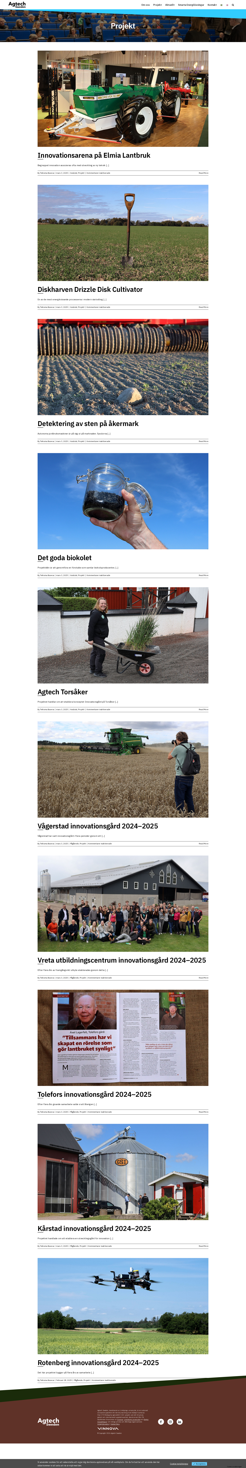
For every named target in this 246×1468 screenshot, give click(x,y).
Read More (203, 173)
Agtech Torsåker (63, 691)
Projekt (81, 173)
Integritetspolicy (103, 1424)
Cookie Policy (115, 1424)
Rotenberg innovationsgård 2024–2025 (98, 1362)
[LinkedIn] (180, 1422)
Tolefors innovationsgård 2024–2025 (95, 1094)
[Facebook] (161, 1422)
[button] (233, 4)
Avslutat (73, 173)
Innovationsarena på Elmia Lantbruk (94, 155)
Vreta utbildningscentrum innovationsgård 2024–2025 (122, 960)
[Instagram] (170, 1422)
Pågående (74, 843)
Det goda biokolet (65, 557)
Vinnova (120, 1420)
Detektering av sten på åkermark (88, 423)
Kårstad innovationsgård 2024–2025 (94, 1228)
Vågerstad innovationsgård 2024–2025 (98, 825)
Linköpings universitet (132, 1420)
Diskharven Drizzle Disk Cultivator (90, 289)
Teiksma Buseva (47, 173)
